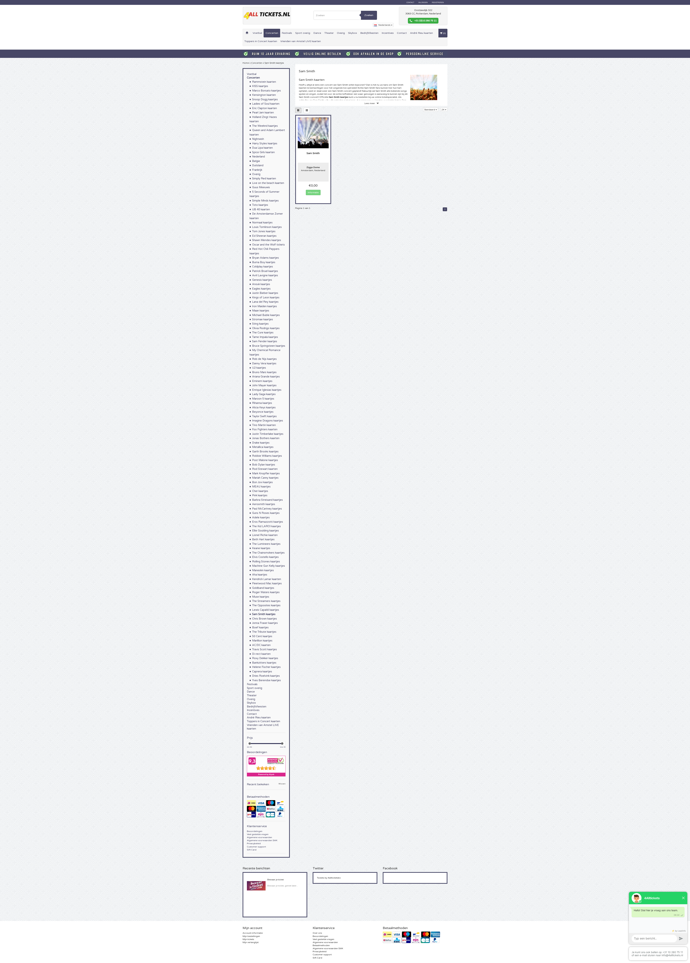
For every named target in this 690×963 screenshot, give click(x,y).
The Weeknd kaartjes (265, 125)
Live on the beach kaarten (268, 183)
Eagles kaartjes (261, 288)
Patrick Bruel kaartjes (265, 271)
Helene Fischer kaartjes (266, 667)
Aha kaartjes (259, 574)
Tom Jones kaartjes (263, 231)
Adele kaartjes (261, 517)
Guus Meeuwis (261, 187)
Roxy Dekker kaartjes (265, 658)
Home (246, 63)
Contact (410, 2)
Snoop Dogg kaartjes (265, 99)
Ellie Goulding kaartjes (265, 530)
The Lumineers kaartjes (266, 543)
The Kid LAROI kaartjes (266, 526)
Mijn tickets (248, 939)
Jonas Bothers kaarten (265, 438)
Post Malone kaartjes (265, 460)
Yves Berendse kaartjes (266, 680)
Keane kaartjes (261, 548)
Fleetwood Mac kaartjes (267, 583)
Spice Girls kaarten (263, 152)
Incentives (388, 33)
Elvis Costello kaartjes (265, 557)
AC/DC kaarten (261, 645)
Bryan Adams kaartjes (265, 257)
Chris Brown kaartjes (264, 618)
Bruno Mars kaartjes (264, 372)
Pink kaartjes (259, 495)
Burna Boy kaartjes (263, 262)
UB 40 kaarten (261, 209)
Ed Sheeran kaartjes (264, 235)
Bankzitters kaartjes (264, 662)
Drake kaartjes (261, 442)
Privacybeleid (254, 843)
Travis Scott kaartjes (264, 649)
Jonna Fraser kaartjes (265, 623)
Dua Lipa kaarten (262, 147)
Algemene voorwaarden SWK (262, 840)
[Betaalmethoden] (266, 808)
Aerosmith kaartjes (263, 504)
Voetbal (257, 33)
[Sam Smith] (313, 132)
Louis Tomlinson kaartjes (267, 227)
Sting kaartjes (260, 323)
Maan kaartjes (260, 310)
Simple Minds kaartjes (265, 200)
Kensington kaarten (264, 95)
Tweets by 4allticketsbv (329, 878)
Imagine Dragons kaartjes (267, 420)
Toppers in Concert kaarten (260, 41)
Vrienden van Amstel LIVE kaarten (300, 41)
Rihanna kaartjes (262, 403)
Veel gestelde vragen (257, 834)
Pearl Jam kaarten (263, 112)
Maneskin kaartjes (263, 570)
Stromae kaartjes (262, 319)
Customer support (256, 846)
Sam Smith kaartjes (274, 63)
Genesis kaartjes (262, 279)
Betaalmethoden (321, 945)
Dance (317, 33)
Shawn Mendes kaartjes (266, 240)
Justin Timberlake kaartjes (267, 433)
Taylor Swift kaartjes (264, 416)
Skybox (352, 33)
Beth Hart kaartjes (263, 539)
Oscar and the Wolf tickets (268, 244)
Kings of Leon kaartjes (265, 297)
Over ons (317, 933)
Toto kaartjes (260, 205)
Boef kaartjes (260, 627)
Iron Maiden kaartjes (264, 306)
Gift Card (251, 850)
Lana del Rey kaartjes (265, 301)
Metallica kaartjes (262, 447)
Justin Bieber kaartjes (265, 293)
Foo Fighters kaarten (264, 429)
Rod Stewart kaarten (265, 469)
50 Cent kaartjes (262, 636)
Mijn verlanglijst (251, 942)
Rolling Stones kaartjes (266, 561)
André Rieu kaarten (421, 33)
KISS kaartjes (260, 86)
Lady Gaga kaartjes (264, 394)
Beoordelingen (254, 831)
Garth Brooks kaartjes (265, 451)
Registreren (438, 2)
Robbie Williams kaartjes (267, 455)
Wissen (282, 784)
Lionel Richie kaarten (265, 535)
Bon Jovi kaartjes (262, 482)
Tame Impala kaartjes (265, 337)
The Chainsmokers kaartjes (268, 552)
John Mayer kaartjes (264, 385)
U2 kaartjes (259, 367)
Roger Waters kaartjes (266, 592)
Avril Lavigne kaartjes (265, 275)
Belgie (256, 161)
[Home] (247, 33)
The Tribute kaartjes (264, 631)
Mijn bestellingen (251, 936)
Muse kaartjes (260, 596)
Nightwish (258, 139)
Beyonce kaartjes (262, 411)
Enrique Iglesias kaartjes (266, 389)
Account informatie (253, 933)
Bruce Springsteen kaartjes (268, 345)
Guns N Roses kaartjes (266, 513)
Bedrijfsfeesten (369, 33)
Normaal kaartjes (262, 222)
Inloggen (423, 2)
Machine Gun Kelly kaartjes (268, 565)
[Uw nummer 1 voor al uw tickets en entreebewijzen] (267, 16)
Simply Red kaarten (264, 178)
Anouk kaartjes (261, 284)
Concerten (272, 33)
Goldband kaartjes (263, 588)
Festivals (287, 33)
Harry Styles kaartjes (264, 143)
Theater (329, 33)
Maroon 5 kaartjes (263, 398)
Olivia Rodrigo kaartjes (266, 328)
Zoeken (368, 15)
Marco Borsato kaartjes (266, 90)
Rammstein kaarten (264, 81)
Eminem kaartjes (262, 381)
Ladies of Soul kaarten (265, 103)
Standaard (430, 109)
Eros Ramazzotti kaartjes (267, 521)
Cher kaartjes (260, 491)
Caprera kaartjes (262, 671)
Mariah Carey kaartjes (265, 477)
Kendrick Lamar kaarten (266, 579)
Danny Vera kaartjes (264, 363)
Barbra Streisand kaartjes (267, 499)
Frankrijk (257, 169)
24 (443, 109)
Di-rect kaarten (261, 653)
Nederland (258, 156)
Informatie (313, 192)
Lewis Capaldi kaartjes (265, 609)
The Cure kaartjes (262, 332)
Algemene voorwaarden (259, 837)
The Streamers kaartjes (266, 601)
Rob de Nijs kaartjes (264, 359)
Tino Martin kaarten (264, 425)
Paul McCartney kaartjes (267, 508)
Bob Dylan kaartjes (263, 464)
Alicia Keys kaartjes (264, 407)
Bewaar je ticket (275, 879)
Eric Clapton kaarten (264, 108)
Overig (341, 33)
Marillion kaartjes (262, 640)
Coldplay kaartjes (262, 266)
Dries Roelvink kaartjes (266, 675)
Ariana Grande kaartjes (266, 376)
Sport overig (302, 33)
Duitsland (257, 165)
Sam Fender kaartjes (264, 341)
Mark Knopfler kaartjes (266, 473)
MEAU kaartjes (261, 486)
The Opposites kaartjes (266, 605)
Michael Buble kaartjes (266, 315)
